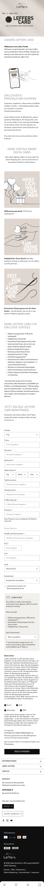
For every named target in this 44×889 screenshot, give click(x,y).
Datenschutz (20, 870)
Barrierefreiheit (24, 872)
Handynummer (10, 490)
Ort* (6, 554)
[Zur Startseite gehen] (22, 5)
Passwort (8, 510)
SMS (24, 710)
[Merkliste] (16, 884)
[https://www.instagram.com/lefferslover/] (7, 821)
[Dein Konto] (28, 884)
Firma (6, 440)
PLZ (6, 544)
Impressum (35, 872)
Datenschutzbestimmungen (17, 733)
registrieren (22, 752)
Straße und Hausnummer (14, 534)
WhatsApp (11, 710)
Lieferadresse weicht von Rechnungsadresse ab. (16, 587)
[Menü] (4, 884)
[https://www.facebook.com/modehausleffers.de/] (3, 821)
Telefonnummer (10, 480)
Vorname (8, 450)
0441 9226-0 (7, 790)
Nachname (9, 460)
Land (6, 564)
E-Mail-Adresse (11, 500)
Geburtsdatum (10, 470)
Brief (20, 705)
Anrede (7, 430)
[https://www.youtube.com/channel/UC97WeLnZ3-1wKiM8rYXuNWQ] (11, 821)
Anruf (9, 705)
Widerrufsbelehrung (11, 872)
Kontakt (6, 870)
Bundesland (8, 576)
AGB (28, 736)
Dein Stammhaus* (13, 633)
